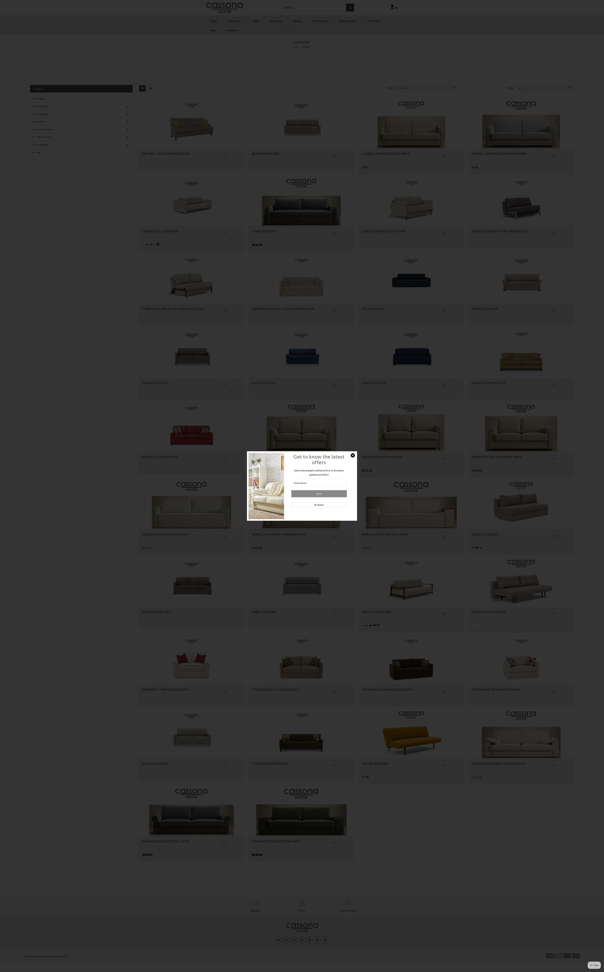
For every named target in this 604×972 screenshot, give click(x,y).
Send (319, 493)
